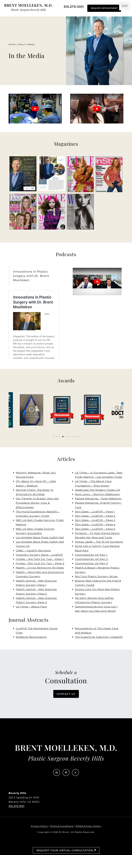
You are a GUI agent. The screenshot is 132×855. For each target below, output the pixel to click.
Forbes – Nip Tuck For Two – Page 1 (40, 559)
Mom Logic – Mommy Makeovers (97, 494)
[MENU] (124, 6)
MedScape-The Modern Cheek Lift (97, 489)
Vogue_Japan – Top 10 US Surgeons (99, 541)
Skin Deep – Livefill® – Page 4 (95, 524)
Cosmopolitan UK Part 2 (91, 559)
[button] (53, 436)
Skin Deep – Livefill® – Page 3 (95, 520)
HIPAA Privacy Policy (88, 826)
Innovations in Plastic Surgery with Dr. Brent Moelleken (31, 276)
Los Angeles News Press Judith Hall (40, 537)
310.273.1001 (74, 7)
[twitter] (75, 775)
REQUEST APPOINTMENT (104, 8)
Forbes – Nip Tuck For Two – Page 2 (40, 563)
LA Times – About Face (31, 606)
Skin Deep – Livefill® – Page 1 (95, 511)
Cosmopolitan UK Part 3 (91, 563)
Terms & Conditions (61, 826)
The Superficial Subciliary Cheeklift (99, 637)
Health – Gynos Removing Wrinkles (40, 567)
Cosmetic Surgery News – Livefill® (39, 554)
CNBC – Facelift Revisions (33, 550)
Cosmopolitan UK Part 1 (91, 554)
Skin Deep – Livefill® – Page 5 (95, 528)
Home (12, 44)
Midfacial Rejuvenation (31, 637)
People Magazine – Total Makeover (98, 498)
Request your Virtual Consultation (65, 850)
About (21, 44)
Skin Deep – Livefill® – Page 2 (95, 515)
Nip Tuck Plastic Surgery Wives (96, 576)
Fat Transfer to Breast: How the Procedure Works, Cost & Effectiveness (37, 503)
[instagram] (56, 775)
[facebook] (66, 775)
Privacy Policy (39, 826)
